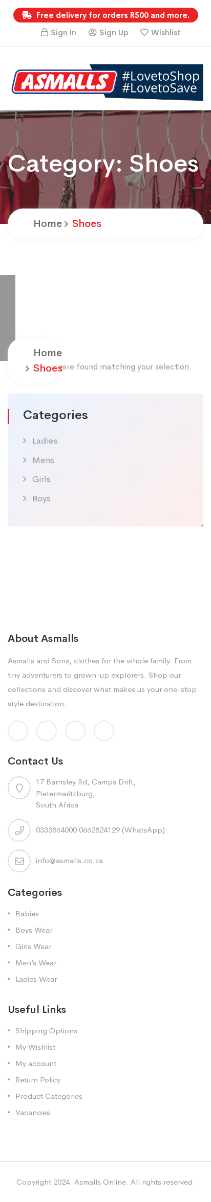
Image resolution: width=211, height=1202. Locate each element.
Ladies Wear (36, 979)
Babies (27, 913)
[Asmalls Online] (105, 81)
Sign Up (113, 32)
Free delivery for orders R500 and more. (111, 15)
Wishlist (166, 32)
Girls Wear (33, 946)
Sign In (63, 32)
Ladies (45, 440)
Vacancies (32, 1112)
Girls (41, 479)
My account (35, 1063)
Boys (41, 498)
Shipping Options (46, 1030)
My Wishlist (35, 1047)
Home (47, 223)
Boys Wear (33, 930)
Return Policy (37, 1079)
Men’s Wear (35, 962)
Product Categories (48, 1096)
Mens (43, 460)
